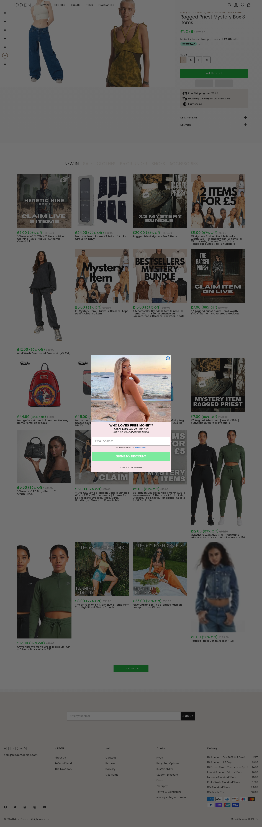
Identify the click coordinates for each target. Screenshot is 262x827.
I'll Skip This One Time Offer (131, 467)
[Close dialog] (168, 358)
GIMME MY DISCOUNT (131, 456)
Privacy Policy (140, 447)
